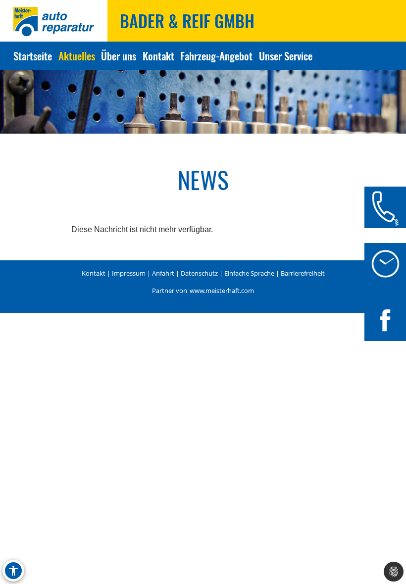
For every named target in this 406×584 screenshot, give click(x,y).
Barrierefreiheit (303, 273)
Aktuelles (76, 55)
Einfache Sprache (249, 273)
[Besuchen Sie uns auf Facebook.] (385, 320)
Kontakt (158, 55)
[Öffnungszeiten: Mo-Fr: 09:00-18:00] (385, 264)
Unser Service (285, 55)
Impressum (129, 273)
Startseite (32, 55)
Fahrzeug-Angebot (216, 55)
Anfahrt (163, 273)
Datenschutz (199, 273)
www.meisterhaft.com (222, 290)
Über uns (118, 55)
